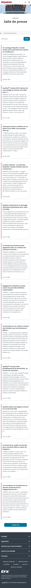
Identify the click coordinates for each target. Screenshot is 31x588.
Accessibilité (16, 564)
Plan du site (24, 564)
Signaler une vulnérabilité (16, 567)
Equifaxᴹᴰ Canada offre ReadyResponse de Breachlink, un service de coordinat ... (15, 368)
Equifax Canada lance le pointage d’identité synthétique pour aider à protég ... (15, 207)
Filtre (26, 39)
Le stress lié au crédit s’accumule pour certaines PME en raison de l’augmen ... (15, 447)
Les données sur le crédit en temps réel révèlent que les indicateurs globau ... (16, 328)
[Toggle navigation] (29, 2)
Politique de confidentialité (9, 561)
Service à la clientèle (8, 551)
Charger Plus (15, 525)
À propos (4, 556)
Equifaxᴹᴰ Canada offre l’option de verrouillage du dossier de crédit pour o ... (15, 90)
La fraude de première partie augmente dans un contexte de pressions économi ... (14, 247)
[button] (25, 2)
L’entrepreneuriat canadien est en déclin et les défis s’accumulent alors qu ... (15, 128)
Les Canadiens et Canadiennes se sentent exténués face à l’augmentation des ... (15, 487)
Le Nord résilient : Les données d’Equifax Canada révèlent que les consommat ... (15, 167)
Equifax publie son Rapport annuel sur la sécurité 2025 (15, 408)
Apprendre (5, 541)
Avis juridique (6, 564)
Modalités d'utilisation (23, 561)
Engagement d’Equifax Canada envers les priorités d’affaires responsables (14, 288)
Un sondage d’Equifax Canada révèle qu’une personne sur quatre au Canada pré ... (15, 50)
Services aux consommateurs (11, 546)
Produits (4, 536)
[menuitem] (25, 2)
